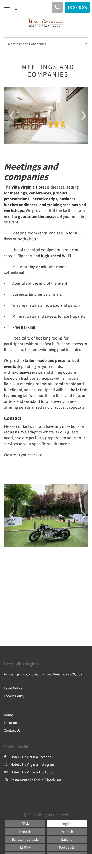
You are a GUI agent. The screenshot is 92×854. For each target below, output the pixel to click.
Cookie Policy (14, 696)
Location (10, 722)
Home (8, 715)
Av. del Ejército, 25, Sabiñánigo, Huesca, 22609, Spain (44, 674)
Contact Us (12, 730)
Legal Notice (13, 688)
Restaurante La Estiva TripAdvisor (35, 779)
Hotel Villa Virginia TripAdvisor (33, 772)
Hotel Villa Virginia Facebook (31, 757)
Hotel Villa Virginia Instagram (32, 764)
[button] (10, 115)
